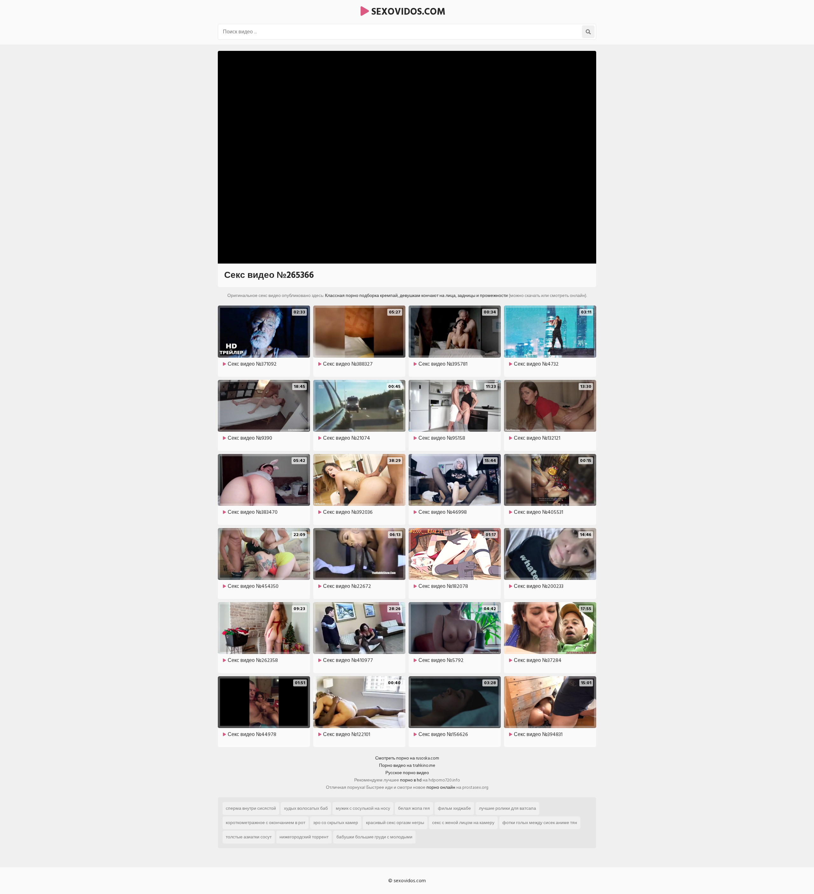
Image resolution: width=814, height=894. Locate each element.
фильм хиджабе (454, 808)
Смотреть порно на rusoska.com (407, 758)
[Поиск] (588, 31)
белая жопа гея (414, 808)
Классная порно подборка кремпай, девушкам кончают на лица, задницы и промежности (416, 295)
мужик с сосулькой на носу (363, 808)
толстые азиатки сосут (249, 837)
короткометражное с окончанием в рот (265, 822)
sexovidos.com (407, 11)
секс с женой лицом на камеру (463, 822)
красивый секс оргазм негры (395, 822)
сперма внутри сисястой (251, 808)
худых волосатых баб (306, 808)
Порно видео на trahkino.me (407, 765)
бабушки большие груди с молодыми (374, 837)
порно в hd (411, 780)
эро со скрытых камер (335, 822)
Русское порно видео (407, 772)
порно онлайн (440, 787)
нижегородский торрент (303, 837)
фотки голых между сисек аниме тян (539, 822)
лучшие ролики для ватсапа (507, 808)
